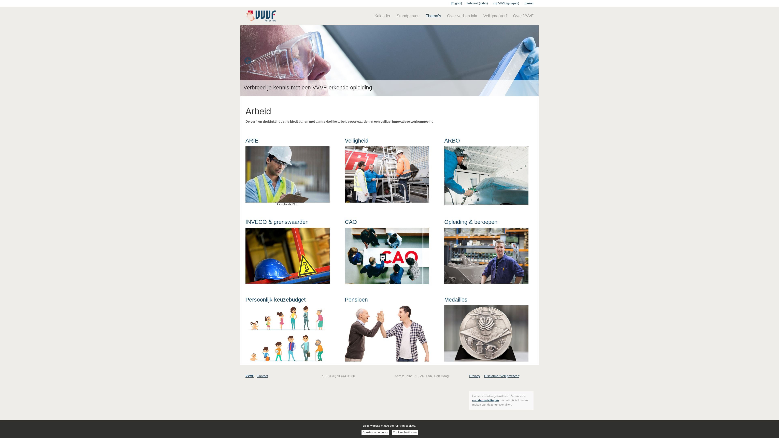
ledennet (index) (477, 3)
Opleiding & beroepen (470, 222)
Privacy (474, 376)
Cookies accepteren (375, 432)
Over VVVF (523, 16)
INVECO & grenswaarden (277, 222)
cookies (410, 425)
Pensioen (356, 300)
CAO (351, 222)
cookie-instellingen (485, 400)
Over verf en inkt (462, 16)
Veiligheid (356, 141)
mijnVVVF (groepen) (506, 3)
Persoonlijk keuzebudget (275, 300)
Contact (262, 376)
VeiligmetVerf (495, 16)
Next (531, 61)
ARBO (452, 141)
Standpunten (408, 16)
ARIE (251, 141)
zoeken (529, 3)
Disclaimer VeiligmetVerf (501, 376)
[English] (456, 3)
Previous (247, 61)
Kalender (382, 16)
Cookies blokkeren (405, 432)
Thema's (433, 16)
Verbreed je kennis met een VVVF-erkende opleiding (307, 88)
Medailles (455, 300)
